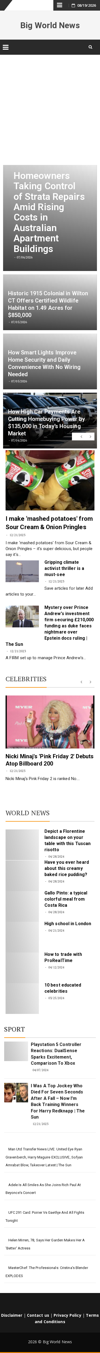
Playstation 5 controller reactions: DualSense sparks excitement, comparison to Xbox (56, 1054)
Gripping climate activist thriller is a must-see (64, 568)
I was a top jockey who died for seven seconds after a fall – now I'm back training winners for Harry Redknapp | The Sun (58, 1101)
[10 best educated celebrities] (22, 998)
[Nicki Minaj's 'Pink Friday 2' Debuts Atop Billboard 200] (50, 722)
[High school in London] (22, 937)
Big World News (49, 25)
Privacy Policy (67, 1315)
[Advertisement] (50, 106)
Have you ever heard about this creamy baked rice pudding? (66, 868)
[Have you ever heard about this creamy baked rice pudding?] (22, 875)
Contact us (38, 1315)
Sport (14, 1029)
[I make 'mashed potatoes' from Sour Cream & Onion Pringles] (50, 480)
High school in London (67, 923)
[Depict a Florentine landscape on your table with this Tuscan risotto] (22, 844)
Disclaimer (11, 1315)
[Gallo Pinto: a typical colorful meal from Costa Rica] (22, 906)
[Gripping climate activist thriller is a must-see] (22, 571)
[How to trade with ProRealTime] (22, 968)
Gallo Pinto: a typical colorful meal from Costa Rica (65, 899)
